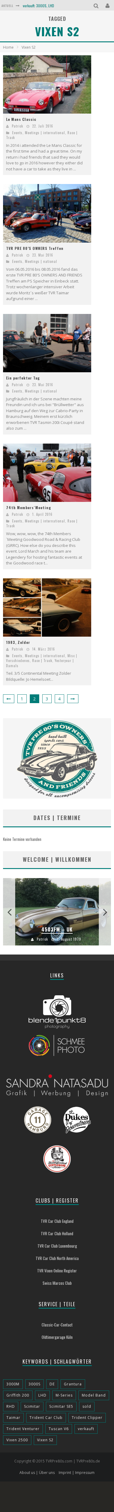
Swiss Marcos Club (57, 1283)
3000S (34, 1384)
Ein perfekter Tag (23, 377)
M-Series (64, 1395)
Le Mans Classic (21, 119)
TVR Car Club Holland (57, 1233)
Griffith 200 (17, 1395)
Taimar (13, 1417)
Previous (9, 911)
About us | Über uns (37, 1472)
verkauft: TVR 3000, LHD (41, 9)
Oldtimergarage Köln (57, 1337)
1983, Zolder (18, 642)
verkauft (86, 1428)
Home (8, 47)
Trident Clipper (87, 1417)
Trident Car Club (46, 1417)
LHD (42, 1395)
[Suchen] (97, 5)
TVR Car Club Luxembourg (57, 1246)
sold (86, 1406)
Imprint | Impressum (77, 1472)
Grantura (73, 1384)
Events (17, 132)
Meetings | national (41, 261)
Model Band (94, 1395)
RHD (10, 1406)
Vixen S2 (45, 1440)
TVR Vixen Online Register (57, 1271)
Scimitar (32, 1406)
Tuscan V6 (59, 1428)
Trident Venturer (23, 1428)
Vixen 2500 (17, 1440)
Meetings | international (45, 132)
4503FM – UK (57, 929)
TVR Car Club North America (57, 1258)
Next (105, 911)
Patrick (17, 126)
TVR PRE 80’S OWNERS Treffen (35, 248)
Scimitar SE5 (61, 1406)
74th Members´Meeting (28, 507)
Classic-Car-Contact (57, 1325)
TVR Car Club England (57, 1221)
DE (52, 1384)
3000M (12, 1384)
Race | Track (42, 660)
